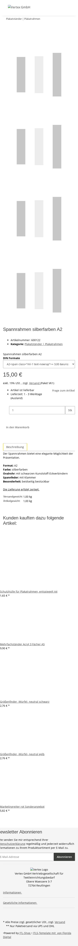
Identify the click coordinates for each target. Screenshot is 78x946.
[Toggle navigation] (5, 7)
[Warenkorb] (55, 7)
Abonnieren (64, 857)
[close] (6, 26)
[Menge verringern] (6, 410)
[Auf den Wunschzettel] (13, 35)
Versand (34, 383)
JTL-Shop (25, 933)
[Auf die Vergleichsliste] (6, 35)
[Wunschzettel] (50, 7)
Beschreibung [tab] (15, 447)
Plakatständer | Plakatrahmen (44, 344)
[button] (41, 7)
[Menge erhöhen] (68, 418)
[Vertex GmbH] (19, 7)
